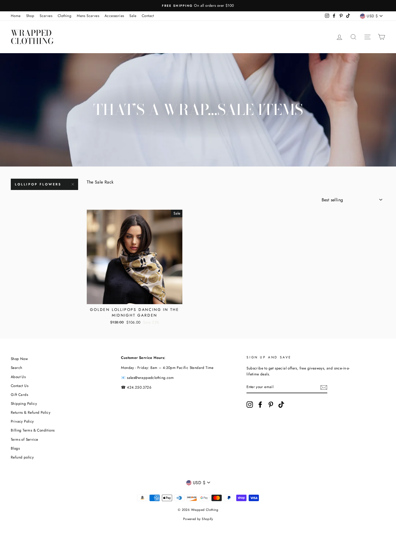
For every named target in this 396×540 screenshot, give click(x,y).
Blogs (15, 448)
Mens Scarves (88, 15)
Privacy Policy (22, 421)
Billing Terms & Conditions (32, 430)
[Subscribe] (323, 387)
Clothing (64, 15)
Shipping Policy (24, 403)
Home (16, 15)
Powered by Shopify (198, 519)
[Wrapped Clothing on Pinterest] (271, 404)
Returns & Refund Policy (30, 412)
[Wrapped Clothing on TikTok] (281, 404)
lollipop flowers (38, 184)
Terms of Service (24, 439)
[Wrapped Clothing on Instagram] (249, 404)
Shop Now (19, 358)
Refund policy (22, 457)
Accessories (114, 15)
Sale (132, 15)
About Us (18, 376)
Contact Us (19, 385)
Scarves (46, 15)
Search (16, 367)
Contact (148, 15)
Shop (30, 15)
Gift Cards (19, 394)
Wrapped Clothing (32, 37)
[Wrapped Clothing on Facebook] (260, 404)
